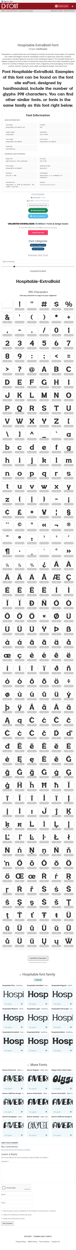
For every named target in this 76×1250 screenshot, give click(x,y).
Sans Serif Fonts (12, 11)
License (31, 201)
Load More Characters (38, 958)
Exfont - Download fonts (38, 1236)
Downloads (36, 198)
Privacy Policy (21, 1241)
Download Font (39, 210)
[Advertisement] (38, 26)
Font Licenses (44, 1241)
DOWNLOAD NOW (38, 233)
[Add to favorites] (22, 1004)
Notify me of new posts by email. (14, 1218)
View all (38, 980)
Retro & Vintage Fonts (38, 245)
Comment (5, 1161)
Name (3, 1194)
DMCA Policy (32, 1241)
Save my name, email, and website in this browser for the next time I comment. (29, 1211)
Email (3, 1203)
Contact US (55, 1241)
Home (3, 11)
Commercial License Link (38, 205)
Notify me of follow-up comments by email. (17, 1215)
